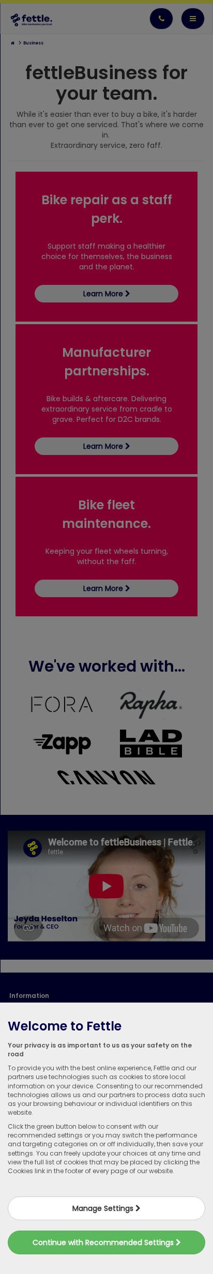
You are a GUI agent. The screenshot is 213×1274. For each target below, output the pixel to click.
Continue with (104, 1242)
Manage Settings (103, 1208)
